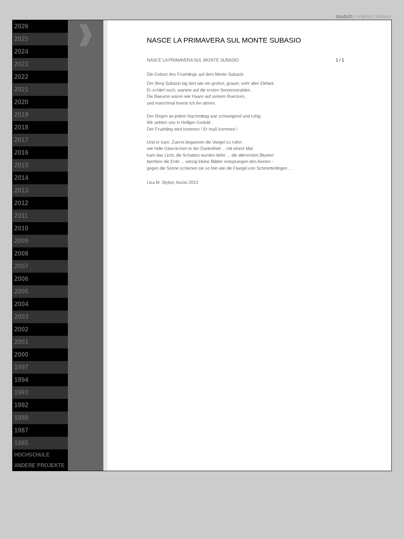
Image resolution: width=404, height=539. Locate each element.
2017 (21, 140)
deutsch (345, 16)
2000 (21, 354)
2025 (21, 39)
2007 (21, 266)
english (364, 16)
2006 (21, 278)
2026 (21, 26)
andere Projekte (39, 465)
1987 (21, 430)
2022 (21, 76)
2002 (21, 329)
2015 (21, 165)
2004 (21, 304)
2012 (21, 203)
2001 (21, 342)
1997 (21, 367)
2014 (21, 177)
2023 (21, 64)
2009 (21, 241)
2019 (21, 114)
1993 (21, 392)
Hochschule (32, 455)
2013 (21, 190)
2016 (21, 152)
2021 (21, 89)
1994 (21, 379)
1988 (21, 417)
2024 (21, 51)
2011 (21, 215)
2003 (21, 316)
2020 (21, 102)
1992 (21, 405)
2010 (21, 228)
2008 (21, 253)
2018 (21, 127)
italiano (383, 16)
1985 (21, 443)
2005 (21, 291)
